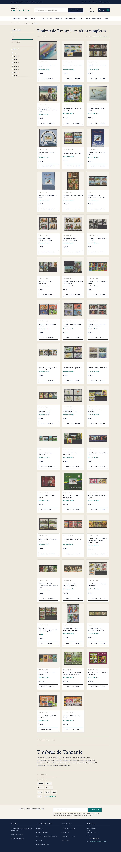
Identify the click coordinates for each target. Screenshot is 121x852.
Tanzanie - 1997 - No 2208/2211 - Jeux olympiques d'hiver (72, 629)
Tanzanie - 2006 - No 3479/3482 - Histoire (69, 453)
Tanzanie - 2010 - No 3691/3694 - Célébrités (98, 453)
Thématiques (58, 18)
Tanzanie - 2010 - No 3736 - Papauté (47, 496)
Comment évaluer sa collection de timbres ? (22, 829)
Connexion (65, 832)
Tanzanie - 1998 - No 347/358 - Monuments (97, 282)
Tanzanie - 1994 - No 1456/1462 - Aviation (72, 65)
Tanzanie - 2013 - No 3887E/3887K (45, 282)
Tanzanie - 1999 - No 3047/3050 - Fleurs (45, 411)
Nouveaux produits (17, 838)
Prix (13, 36)
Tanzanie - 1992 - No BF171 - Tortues (47, 153)
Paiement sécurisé (42, 844)
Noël (39, 796)
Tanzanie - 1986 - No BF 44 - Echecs (72, 716)
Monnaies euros (96, 18)
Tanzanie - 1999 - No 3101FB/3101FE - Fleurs (70, 411)
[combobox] (51, 10)
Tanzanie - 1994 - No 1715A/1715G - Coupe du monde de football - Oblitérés (48, 629)
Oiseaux (40, 783)
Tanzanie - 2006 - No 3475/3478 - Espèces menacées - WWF (48, 585)
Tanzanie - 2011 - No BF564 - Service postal (72, 496)
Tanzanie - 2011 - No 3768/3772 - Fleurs (73, 196)
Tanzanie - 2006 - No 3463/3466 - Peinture (69, 584)
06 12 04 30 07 (18, 2)
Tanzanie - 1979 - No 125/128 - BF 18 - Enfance (48, 716)
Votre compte (66, 823)
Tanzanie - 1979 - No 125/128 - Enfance (48, 325)
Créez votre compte (68, 836)
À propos (106, 18)
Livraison (39, 828)
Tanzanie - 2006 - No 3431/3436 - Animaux (73, 109)
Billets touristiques (84, 18)
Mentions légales (42, 832)
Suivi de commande (104, 2)
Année (15, 49)
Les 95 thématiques (50, 796)
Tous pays (49, 18)
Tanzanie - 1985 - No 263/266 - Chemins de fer (48, 540)
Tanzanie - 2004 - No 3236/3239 (94, 411)
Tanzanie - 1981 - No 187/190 (72, 153)
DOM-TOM (41, 18)
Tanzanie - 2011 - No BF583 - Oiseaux (47, 196)
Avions (40, 792)
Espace (54, 792)
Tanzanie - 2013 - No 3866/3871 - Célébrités (97, 239)
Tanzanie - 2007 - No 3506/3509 (45, 453)
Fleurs (47, 792)
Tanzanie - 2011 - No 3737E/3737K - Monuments (96, 196)
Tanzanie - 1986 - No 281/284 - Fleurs (72, 540)
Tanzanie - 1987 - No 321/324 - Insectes (72, 325)
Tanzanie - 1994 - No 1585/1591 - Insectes (97, 65)
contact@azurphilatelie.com (98, 841)
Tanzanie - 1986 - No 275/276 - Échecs (97, 496)
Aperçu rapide (57, 47)
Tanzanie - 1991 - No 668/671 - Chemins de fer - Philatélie (72, 368)
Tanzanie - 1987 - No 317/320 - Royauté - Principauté (97, 325)
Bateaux (48, 783)
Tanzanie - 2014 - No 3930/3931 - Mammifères (73, 282)
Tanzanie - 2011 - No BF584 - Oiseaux (97, 153)
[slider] (12, 39)
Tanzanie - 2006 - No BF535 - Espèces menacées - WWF (72, 673)
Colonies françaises (70, 18)
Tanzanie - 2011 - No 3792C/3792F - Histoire (46, 239)
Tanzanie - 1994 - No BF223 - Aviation (48, 65)
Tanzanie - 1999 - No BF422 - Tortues (97, 109)
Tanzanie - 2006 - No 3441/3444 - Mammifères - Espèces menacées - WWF (98, 540)
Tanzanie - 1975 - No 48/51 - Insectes (47, 673)
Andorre (33, 18)
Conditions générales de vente (46, 836)
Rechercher (76, 10)
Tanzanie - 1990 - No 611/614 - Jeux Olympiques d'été (48, 368)
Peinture (40, 788)
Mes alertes (65, 840)
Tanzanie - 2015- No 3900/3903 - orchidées (97, 673)
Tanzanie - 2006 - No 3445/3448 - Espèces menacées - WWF (48, 109)
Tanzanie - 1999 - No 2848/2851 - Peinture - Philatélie (98, 368)
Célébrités (49, 788)
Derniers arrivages (99, 36)
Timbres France (16, 18)
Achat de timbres (17, 834)
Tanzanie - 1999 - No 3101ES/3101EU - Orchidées (96, 629)
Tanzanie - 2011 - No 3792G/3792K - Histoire (70, 239)
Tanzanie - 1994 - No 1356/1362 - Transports (97, 584)
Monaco (25, 18)
